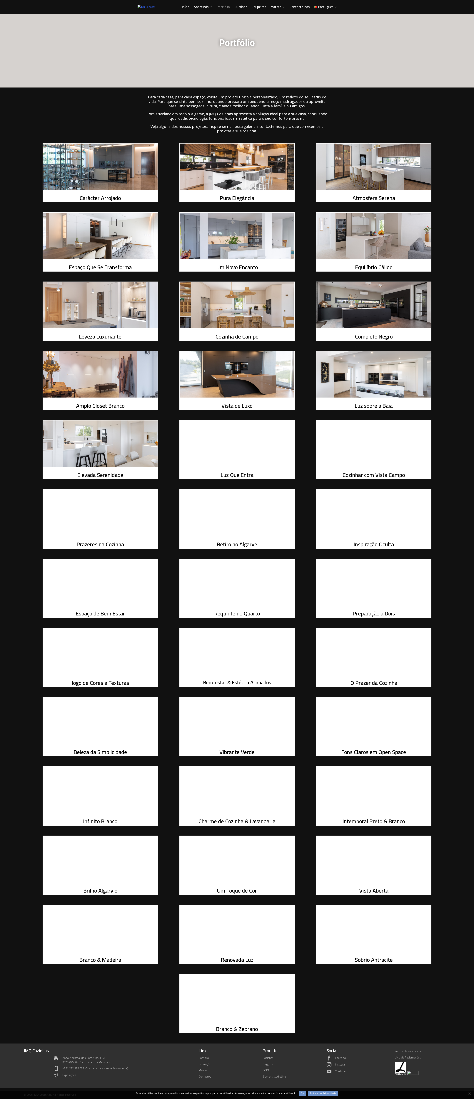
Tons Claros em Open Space (373, 752)
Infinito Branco (100, 821)
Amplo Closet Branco (100, 405)
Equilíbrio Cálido (374, 267)
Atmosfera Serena (374, 198)
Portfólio (223, 8)
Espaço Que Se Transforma (100, 267)
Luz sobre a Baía (374, 405)
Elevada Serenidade (100, 475)
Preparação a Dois (374, 613)
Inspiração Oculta (374, 544)
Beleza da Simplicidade (100, 752)
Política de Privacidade (323, 1093)
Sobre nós (201, 8)
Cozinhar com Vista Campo (374, 475)
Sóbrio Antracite (374, 960)
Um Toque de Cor (237, 890)
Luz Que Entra (237, 475)
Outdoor (240, 8)
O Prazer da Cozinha (373, 683)
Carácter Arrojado (100, 198)
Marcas (276, 8)
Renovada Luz (237, 960)
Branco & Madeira (100, 960)
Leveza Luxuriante (100, 336)
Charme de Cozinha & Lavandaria (237, 821)
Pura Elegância (237, 198)
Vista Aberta (373, 890)
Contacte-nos (300, 8)
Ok (302, 1093)
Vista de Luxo (237, 405)
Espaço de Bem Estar (100, 613)
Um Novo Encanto (237, 267)
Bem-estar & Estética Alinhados (237, 682)
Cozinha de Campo (237, 336)
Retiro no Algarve (237, 544)
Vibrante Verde (237, 752)
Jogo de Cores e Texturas (100, 683)
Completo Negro (374, 336)
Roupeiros (258, 8)
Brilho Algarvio (100, 890)
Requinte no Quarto (237, 613)
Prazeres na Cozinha (100, 544)
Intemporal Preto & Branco (374, 821)
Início (185, 8)
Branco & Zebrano (237, 1029)
